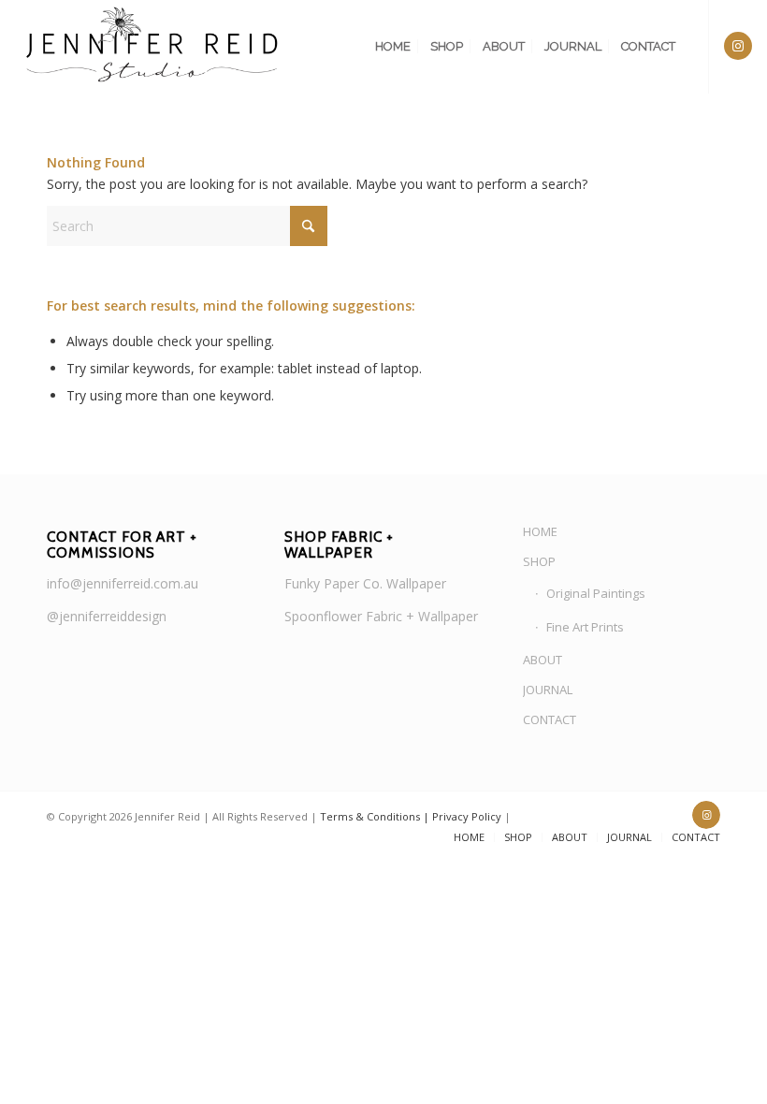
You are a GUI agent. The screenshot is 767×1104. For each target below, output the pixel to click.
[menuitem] (393, 47)
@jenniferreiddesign (106, 616)
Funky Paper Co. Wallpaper (365, 583)
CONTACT (549, 719)
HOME (540, 531)
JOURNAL (547, 689)
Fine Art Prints (585, 626)
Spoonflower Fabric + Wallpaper (381, 616)
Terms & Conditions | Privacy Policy (410, 816)
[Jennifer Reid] (153, 47)
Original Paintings (595, 593)
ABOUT (542, 659)
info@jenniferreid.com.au (122, 583)
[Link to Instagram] (738, 46)
